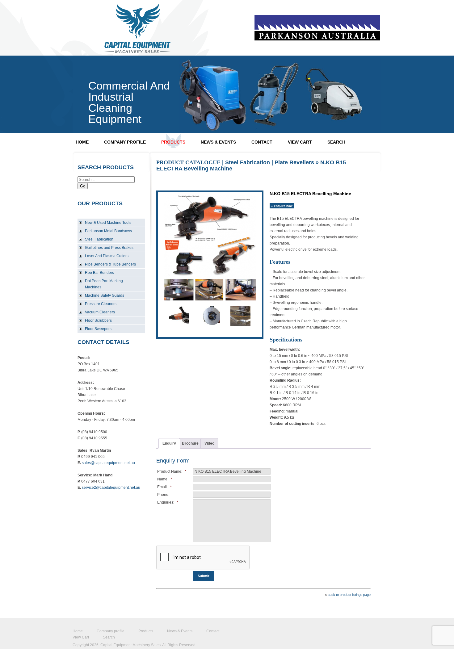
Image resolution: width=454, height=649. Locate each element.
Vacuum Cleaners (100, 312)
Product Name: (171, 471)
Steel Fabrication (99, 239)
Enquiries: (167, 502)
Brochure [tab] (190, 443)
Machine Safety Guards (104, 295)
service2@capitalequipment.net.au (111, 487)
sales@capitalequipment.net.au (108, 463)
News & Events (218, 142)
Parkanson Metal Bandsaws (108, 231)
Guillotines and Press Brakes (109, 247)
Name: (164, 479)
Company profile (125, 142)
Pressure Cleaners (100, 304)
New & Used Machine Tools (108, 222)
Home (82, 142)
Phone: (163, 494)
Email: (164, 487)
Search (336, 142)
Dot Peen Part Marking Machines (104, 284)
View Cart (300, 142)
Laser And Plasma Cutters (106, 256)
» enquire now (281, 205)
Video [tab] (209, 443)
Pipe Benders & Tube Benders (110, 264)
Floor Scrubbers (98, 320)
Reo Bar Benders (99, 272)
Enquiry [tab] (169, 443)
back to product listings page (349, 595)
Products (173, 142)
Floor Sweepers (98, 329)
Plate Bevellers (294, 162)
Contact (261, 142)
